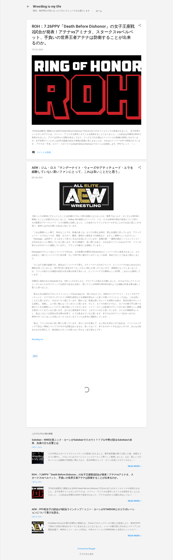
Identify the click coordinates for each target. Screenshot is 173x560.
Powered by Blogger (86, 548)
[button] (139, 25)
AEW (35, 356)
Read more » (134, 466)
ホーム (99, 11)
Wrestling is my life (47, 6)
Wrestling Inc (37, 339)
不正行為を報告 (86, 554)
